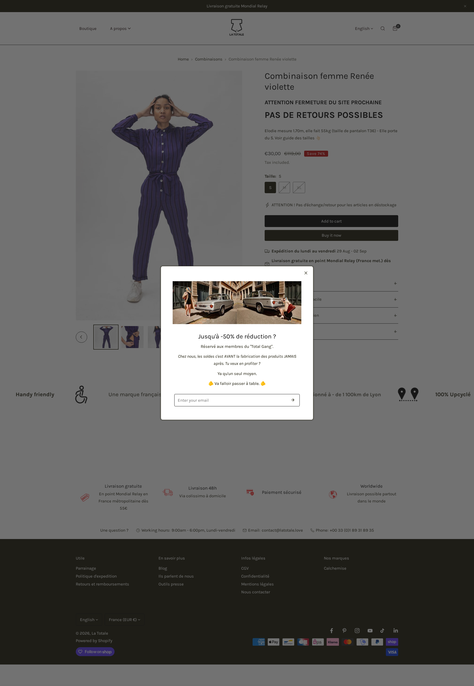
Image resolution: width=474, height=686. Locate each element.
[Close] (306, 273)
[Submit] (292, 400)
